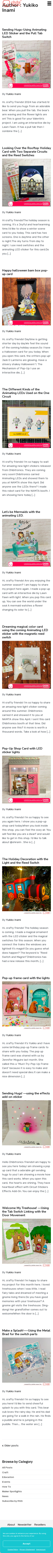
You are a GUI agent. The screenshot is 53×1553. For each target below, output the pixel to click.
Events (6, 1482)
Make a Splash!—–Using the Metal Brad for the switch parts (26, 1332)
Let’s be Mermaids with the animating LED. (21, 514)
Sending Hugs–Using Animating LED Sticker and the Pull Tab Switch (24, 33)
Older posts (11, 1445)
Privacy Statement (27, 1550)
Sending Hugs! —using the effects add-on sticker (26, 1095)
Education (8, 1477)
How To (6, 1486)
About (11, 1524)
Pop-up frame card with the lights (26, 978)
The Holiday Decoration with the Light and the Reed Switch (25, 861)
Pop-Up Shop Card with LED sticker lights (22, 750)
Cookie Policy (13, 1550)
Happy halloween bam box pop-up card (25, 272)
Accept (26, 1543)
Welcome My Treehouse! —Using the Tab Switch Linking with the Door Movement (25, 1211)
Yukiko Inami (13, 94)
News (5, 1496)
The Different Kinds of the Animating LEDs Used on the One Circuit (25, 393)
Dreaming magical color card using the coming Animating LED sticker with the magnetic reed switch (25, 632)
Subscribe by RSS (12, 1501)
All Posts (7, 1467)
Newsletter (25, 1524)
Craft (5, 1472)
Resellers (40, 1524)
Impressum (41, 1550)
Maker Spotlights (12, 1491)
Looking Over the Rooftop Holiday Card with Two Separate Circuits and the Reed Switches (26, 151)
